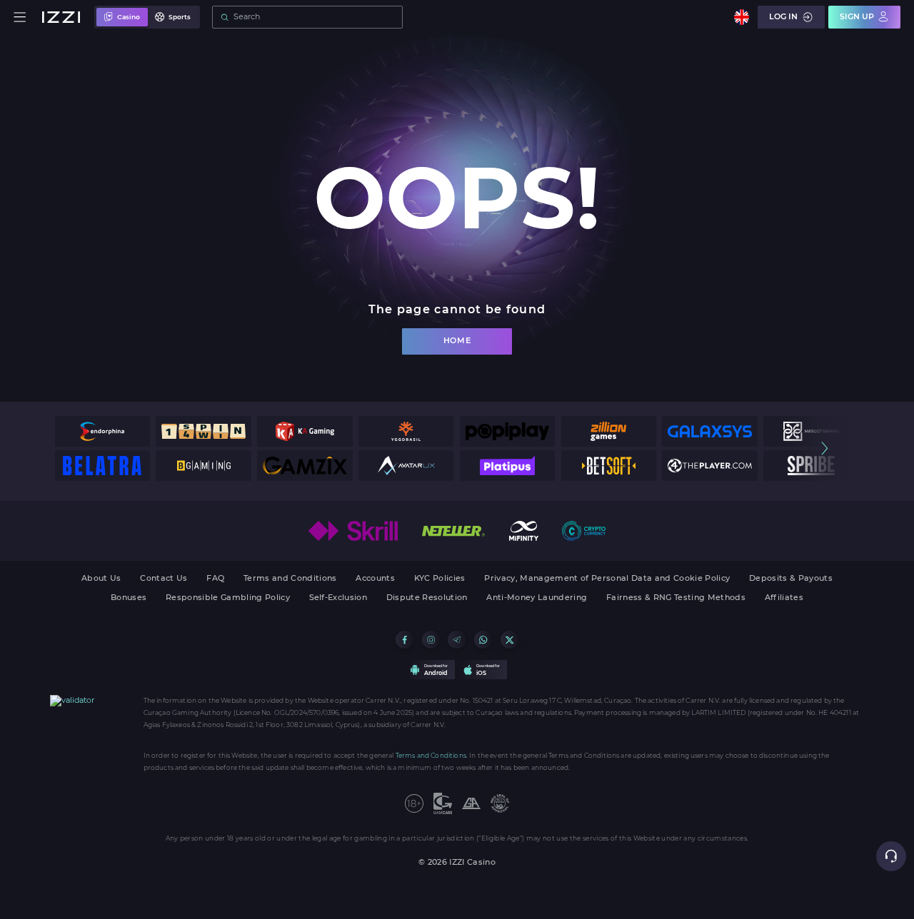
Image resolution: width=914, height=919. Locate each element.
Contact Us (163, 579)
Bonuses (128, 598)
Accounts (375, 579)
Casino (128, 17)
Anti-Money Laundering (536, 598)
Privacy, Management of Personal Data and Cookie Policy (607, 579)
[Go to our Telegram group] (457, 640)
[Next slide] (824, 448)
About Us (101, 579)
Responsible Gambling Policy (228, 598)
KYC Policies (440, 579)
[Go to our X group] (509, 640)
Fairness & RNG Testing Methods (675, 598)
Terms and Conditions (290, 579)
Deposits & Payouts (791, 579)
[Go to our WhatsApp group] (483, 640)
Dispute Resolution (427, 598)
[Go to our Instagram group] (431, 640)
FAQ (215, 579)
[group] (102, 431)
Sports (180, 17)
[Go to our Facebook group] (404, 640)
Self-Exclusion (338, 598)
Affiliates (784, 598)
